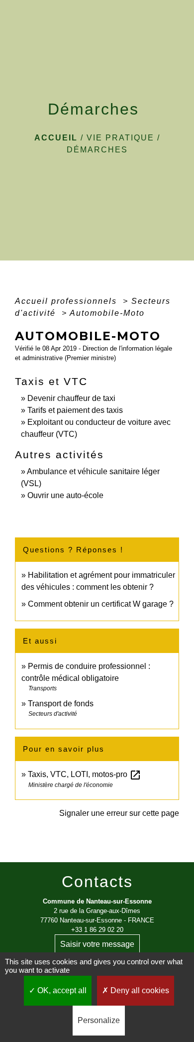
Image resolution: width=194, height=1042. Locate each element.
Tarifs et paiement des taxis (75, 410)
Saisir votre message (97, 944)
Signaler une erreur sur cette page (119, 813)
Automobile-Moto (107, 313)
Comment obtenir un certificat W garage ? (101, 604)
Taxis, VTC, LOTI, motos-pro (84, 774)
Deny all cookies (138, 990)
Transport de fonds (61, 703)
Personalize (99, 1020)
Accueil (56, 137)
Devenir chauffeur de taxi (71, 398)
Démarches (97, 149)
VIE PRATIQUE (120, 137)
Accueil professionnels (67, 301)
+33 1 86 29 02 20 (97, 929)
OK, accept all (61, 990)
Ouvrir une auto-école (65, 495)
